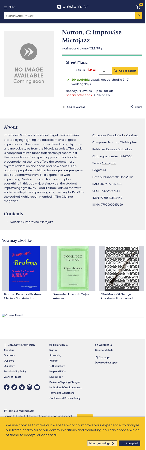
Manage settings (99, 443)
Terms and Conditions (61, 392)
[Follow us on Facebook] (7, 387)
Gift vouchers (57, 366)
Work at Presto (12, 376)
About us (9, 350)
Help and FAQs (57, 371)
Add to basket (127, 70)
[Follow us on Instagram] (30, 387)
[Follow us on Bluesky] (23, 387)
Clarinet (132, 135)
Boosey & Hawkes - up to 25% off (89, 93)
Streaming (55, 355)
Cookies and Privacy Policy (64, 398)
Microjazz (109, 163)
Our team (9, 355)
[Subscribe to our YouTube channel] (38, 387)
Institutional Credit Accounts (65, 387)
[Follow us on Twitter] (15, 387)
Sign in (53, 350)
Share (138, 107)
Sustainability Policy (15, 371)
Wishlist (53, 360)
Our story (9, 366)
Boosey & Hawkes (119, 149)
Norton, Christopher (122, 142)
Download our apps (106, 362)
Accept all (132, 443)
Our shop (9, 360)
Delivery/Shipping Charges (64, 382)
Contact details (104, 350)
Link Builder (56, 376)
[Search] (138, 15)
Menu (12, 7)
